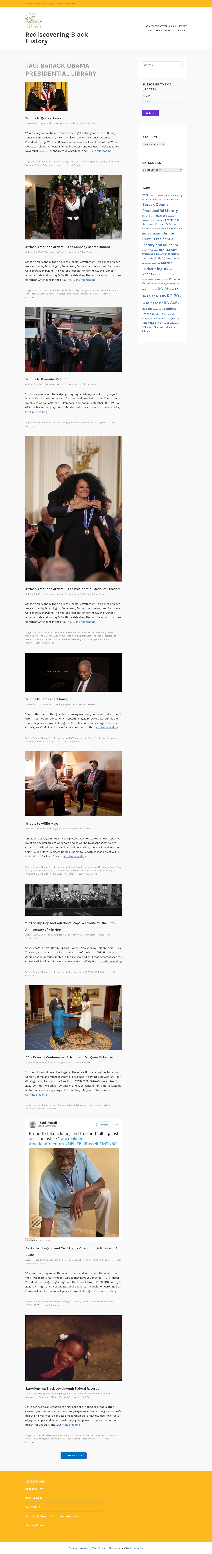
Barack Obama (40, 1105)
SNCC (161, 309)
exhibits (160, 220)
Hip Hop (73, 972)
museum (49, 1438)
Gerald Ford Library (171, 228)
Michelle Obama (93, 1105)
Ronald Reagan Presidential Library (81, 293)
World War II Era (82, 1397)
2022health (39, 1435)
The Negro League (54, 874)
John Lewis (147, 258)
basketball (74, 422)
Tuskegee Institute (155, 322)
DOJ (154, 220)
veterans (174, 323)
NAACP (147, 274)
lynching (159, 258)
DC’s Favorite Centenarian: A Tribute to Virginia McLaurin (69, 1057)
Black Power (96, 934)
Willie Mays (70, 874)
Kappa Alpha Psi (105, 1301)
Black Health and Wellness (103, 1435)
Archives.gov (33, 1497)
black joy (30, 1438)
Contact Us (32, 1507)
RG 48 (171, 290)
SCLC (150, 309)
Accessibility (34, 1488)
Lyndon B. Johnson (173, 258)
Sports (77, 384)
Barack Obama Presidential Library (50, 161)
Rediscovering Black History (56, 38)
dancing (40, 1438)
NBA (103, 422)
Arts (79, 123)
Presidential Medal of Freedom (75, 870)
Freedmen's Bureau (165, 224)
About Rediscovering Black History (166, 26)
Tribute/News (88, 123)
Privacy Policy (34, 1525)
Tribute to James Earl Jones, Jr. (49, 699)
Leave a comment (75, 165)
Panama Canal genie (160, 283)
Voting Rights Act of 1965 (86, 1438)
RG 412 (94, 972)
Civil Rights (85, 594)
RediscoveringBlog (56, 123)
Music (96, 161)
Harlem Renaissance (152, 234)
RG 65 (36, 1305)
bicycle (85, 1435)
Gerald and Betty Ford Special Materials (89, 867)
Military (55, 1397)
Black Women (96, 1393)
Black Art (58, 635)
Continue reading (101, 151)
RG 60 (151, 296)
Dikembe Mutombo (90, 422)
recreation (67, 1438)
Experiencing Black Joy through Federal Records (62, 1388)
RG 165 (149, 303)
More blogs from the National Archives (51, 1516)
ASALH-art (38, 290)
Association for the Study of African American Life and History (75, 632)
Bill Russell (74, 1301)
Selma (155, 309)
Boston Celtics (88, 1301)
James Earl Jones (43, 741)
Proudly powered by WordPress (87, 1548)
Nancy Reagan (95, 635)
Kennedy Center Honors (51, 293)
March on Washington (151, 264)
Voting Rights (66, 1397)
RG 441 (101, 972)
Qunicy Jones (106, 161)
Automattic (136, 1548)
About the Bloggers (160, 30)
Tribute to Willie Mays (42, 823)
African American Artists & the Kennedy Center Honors (67, 247)
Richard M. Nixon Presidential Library (62, 639)
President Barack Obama (46, 870)
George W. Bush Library (80, 161)
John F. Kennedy (150, 250)
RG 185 (159, 303)
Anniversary (83, 934)
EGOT (71, 738)
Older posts (74, 1455)
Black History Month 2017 (154, 216)
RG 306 (118, 161)
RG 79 (56, 741)
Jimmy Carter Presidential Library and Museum (160, 239)
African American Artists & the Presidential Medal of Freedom (73, 589)
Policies (182, 30)
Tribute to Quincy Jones (43, 118)
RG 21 (87, 972)
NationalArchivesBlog (55, 934)
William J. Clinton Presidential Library (44, 165)
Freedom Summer (151, 228)
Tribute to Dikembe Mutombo (47, 379)
